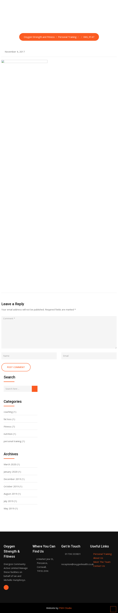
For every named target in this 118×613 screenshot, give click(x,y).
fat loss (8, 419)
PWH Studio (65, 607)
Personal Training (102, 553)
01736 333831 (73, 553)
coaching (8, 411)
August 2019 (10, 493)
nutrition (8, 433)
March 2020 (10, 464)
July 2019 (8, 501)
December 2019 (12, 479)
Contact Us (99, 565)
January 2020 (11, 471)
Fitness (7, 426)
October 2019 (11, 486)
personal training (12, 441)
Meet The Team (101, 561)
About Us (98, 557)
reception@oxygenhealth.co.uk (77, 564)
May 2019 (9, 508)
